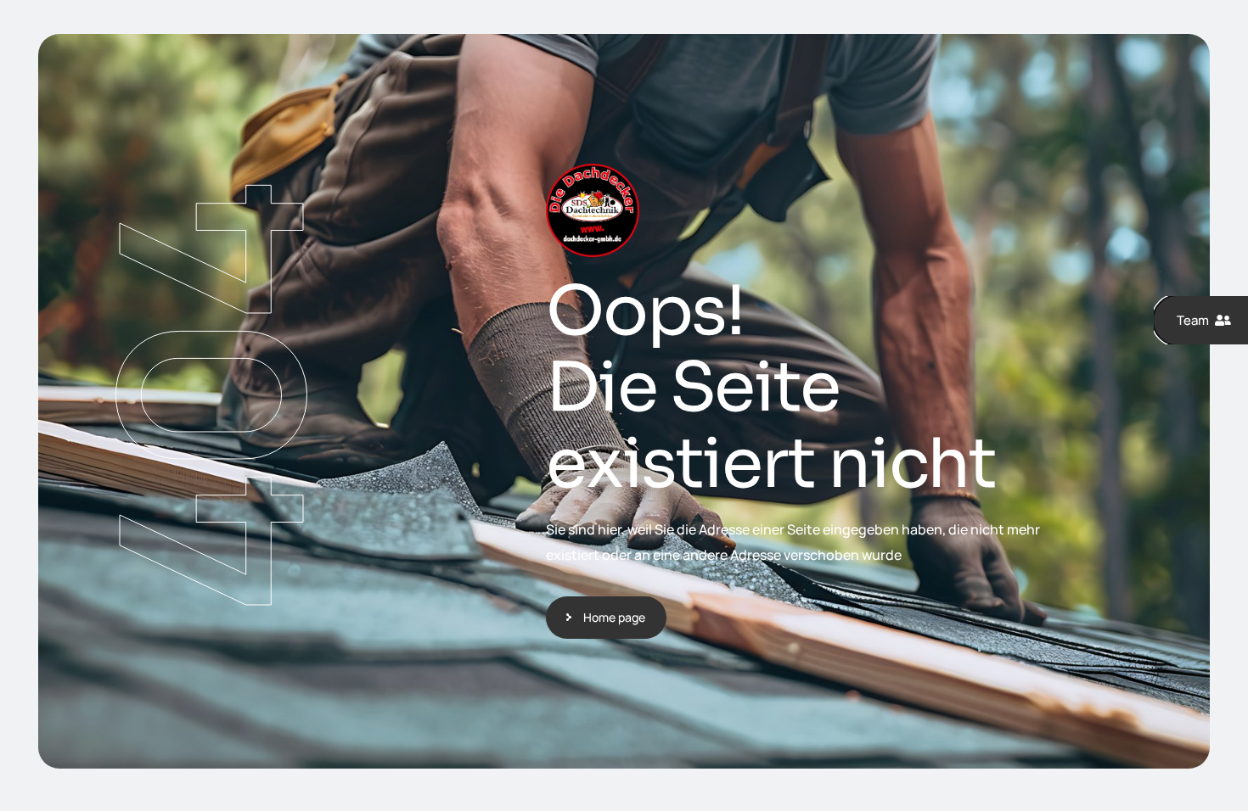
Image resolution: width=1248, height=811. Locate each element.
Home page (614, 617)
